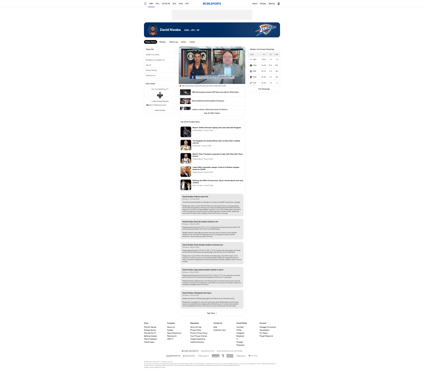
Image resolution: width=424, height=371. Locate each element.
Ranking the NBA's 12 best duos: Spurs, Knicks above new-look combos (217, 181)
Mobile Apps (149, 342)
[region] (212, 65)
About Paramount (174, 333)
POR (254, 77)
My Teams (264, 333)
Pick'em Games (150, 327)
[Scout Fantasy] (241, 356)
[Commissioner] (218, 355)
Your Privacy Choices (198, 336)
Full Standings (264, 89)
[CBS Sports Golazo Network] (229, 351)
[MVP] (230, 355)
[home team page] (160, 95)
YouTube (239, 327)
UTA (254, 83)
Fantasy (162, 42)
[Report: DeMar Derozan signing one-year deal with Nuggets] (186, 132)
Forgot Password (266, 336)
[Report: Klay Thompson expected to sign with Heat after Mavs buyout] (186, 158)
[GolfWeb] (253, 356)
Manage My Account (268, 327)
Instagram (240, 333)
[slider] (212, 77)
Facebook (240, 336)
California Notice (197, 342)
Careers (170, 330)
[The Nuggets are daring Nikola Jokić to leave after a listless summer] (186, 145)
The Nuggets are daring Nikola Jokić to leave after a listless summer (216, 142)
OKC (254, 60)
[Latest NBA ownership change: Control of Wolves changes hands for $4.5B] (186, 171)
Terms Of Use (195, 327)
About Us (171, 327)
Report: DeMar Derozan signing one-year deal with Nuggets (216, 127)
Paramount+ (172, 336)
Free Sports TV (150, 333)
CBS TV (170, 339)
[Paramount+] (203, 355)
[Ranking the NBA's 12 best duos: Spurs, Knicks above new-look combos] (186, 185)
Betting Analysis (150, 336)
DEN (254, 65)
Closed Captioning (197, 339)
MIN (254, 71)
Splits (183, 42)
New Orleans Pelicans (161, 101)
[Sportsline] (189, 355)
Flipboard (240, 345)
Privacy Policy (195, 330)
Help (215, 327)
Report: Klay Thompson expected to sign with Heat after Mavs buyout (217, 155)
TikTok (238, 330)
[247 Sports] (173, 355)
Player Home (150, 42)
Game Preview (160, 110)
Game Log (173, 42)
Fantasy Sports (150, 330)
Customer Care (219, 330)
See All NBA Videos (212, 113)
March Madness (150, 339)
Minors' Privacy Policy (198, 333)
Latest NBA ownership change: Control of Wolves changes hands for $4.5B (215, 168)
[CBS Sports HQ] (207, 351)
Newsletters (264, 330)
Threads (239, 342)
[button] (145, 3)
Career (192, 42)
